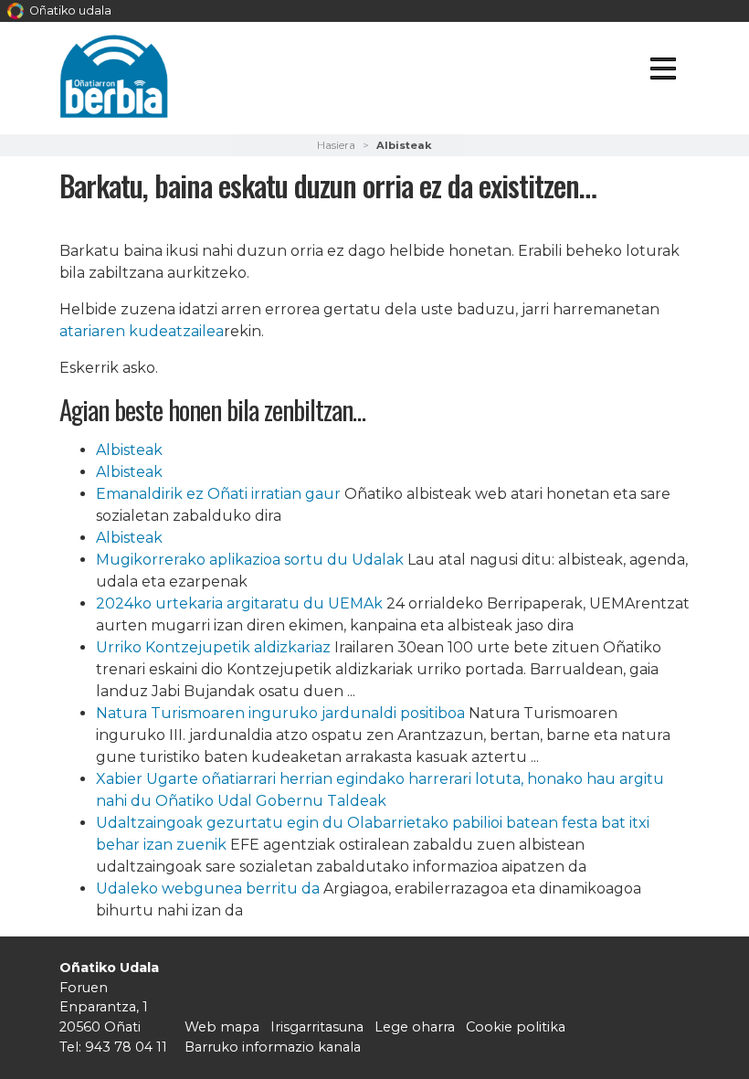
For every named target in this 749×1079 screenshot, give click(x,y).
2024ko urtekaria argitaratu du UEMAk (239, 603)
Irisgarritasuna (317, 1027)
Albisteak (129, 450)
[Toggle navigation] (663, 71)
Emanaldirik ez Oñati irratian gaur (218, 493)
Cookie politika (515, 1027)
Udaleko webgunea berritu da (208, 888)
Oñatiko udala (68, 10)
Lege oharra (414, 1027)
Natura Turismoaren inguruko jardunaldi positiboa (282, 713)
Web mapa (222, 1027)
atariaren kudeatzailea (141, 331)
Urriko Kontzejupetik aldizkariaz (213, 647)
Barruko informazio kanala (273, 1047)
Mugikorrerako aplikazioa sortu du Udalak (250, 559)
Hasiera (336, 145)
